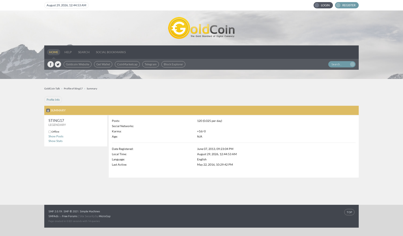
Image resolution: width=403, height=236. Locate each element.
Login (325, 5)
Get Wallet (103, 64)
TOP (349, 212)
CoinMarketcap (127, 64)
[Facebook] (50, 64)
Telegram (151, 64)
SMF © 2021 (71, 211)
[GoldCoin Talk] (201, 28)
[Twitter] (58, 64)
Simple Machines (90, 211)
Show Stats (55, 141)
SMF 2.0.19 (55, 211)
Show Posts (55, 136)
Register (349, 5)
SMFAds (53, 216)
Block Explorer (173, 64)
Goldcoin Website (77, 64)
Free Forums (69, 216)
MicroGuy (104, 216)
